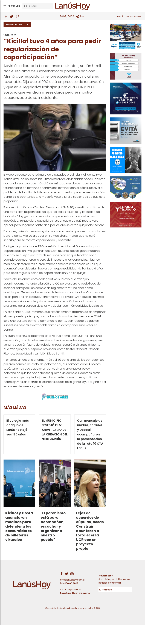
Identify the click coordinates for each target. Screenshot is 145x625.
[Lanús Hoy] (72, 6)
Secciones (14, 6)
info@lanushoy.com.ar (72, 579)
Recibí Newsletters (129, 16)
